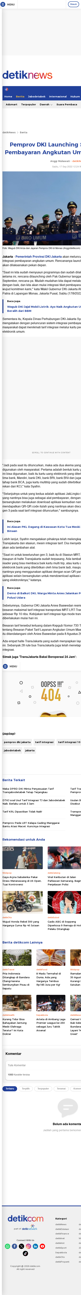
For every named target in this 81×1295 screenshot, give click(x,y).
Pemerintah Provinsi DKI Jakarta (38, 256)
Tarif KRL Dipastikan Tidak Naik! (22, 811)
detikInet (60, 1238)
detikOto (60, 1257)
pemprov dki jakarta (17, 742)
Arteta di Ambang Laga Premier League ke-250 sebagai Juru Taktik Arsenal (50, 1025)
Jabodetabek (36, 96)
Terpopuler (28, 104)
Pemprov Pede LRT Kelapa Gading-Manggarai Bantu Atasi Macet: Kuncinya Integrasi (31, 824)
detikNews (9, 132)
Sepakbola (61, 1252)
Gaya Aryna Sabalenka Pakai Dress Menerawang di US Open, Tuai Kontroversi (21, 881)
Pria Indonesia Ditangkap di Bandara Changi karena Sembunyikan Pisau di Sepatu (16, 981)
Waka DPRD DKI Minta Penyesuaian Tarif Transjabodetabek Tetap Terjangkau (28, 790)
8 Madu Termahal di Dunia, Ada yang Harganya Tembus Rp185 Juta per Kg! (48, 979)
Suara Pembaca (67, 104)
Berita (20, 96)
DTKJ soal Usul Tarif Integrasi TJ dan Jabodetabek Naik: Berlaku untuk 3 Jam (33, 802)
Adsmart (11, 104)
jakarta (29, 750)
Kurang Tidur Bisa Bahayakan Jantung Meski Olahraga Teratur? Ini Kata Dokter (14, 1026)
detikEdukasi (62, 1229)
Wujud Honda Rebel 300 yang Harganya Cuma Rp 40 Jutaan (20, 923)
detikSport (60, 1247)
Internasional (58, 96)
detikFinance (62, 1233)
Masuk (73, 4)
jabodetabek (12, 750)
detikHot (59, 1243)
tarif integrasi (44, 742)
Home (8, 96)
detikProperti (62, 1261)
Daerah (45, 104)
